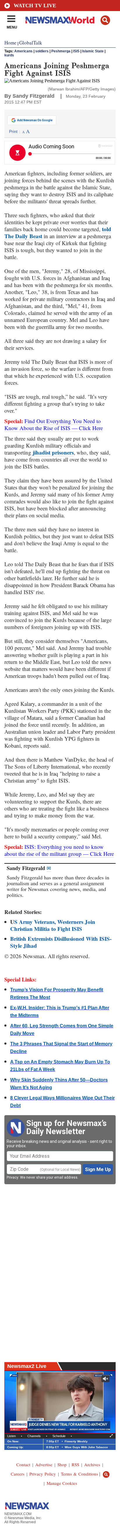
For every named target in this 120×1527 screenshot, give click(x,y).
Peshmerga (60, 51)
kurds (9, 55)
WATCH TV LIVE (35, 5)
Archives (92, 1464)
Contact (23, 1464)
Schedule (59, 1436)
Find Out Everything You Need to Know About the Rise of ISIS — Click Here (53, 424)
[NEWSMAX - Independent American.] (60, 20)
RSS (75, 1464)
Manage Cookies (62, 1483)
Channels (34, 1436)
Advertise (43, 1464)
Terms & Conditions (79, 1474)
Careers (17, 1474)
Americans (23, 51)
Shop (62, 1464)
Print (13, 131)
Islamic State (93, 51)
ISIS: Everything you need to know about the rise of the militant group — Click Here (59, 850)
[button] (105, 20)
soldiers (42, 51)
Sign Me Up (98, 1169)
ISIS (76, 51)
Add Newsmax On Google (34, 120)
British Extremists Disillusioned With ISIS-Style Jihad (61, 942)
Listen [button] (11, 1436)
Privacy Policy (42, 1474)
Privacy (12, 1177)
